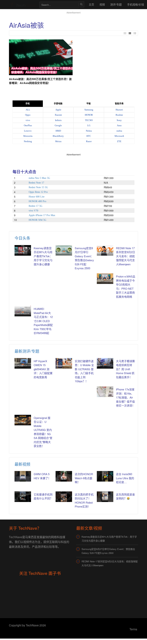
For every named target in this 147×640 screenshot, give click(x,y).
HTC (88, 136)
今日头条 (22, 238)
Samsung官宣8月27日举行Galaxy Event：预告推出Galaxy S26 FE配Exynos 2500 (84, 258)
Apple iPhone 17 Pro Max (42, 215)
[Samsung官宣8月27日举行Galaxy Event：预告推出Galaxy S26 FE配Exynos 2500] (64, 250)
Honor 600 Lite (36, 196)
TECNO (89, 120)
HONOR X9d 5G (37, 220)
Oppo (27, 114)
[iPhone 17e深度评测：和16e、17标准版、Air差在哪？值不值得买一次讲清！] (105, 391)
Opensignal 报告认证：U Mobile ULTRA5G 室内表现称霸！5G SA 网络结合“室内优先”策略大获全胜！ (43, 432)
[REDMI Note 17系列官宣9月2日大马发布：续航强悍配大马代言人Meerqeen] (105, 250)
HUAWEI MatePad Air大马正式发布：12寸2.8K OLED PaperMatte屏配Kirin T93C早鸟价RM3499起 (43, 321)
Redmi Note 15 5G (38, 187)
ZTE (119, 141)
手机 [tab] (27, 103)
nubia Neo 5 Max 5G (39, 178)
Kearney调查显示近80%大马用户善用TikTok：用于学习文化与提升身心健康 (43, 256)
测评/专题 (116, 4)
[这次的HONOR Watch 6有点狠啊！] (64, 476)
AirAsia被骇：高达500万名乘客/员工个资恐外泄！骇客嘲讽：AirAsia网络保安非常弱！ (40, 81)
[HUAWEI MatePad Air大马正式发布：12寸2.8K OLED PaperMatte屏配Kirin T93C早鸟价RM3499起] (23, 311)
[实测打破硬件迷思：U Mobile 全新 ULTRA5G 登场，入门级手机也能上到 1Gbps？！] (64, 363)
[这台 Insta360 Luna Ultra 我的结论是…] (105, 476)
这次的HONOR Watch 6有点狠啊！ (84, 478)
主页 (91, 4)
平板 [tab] (88, 103)
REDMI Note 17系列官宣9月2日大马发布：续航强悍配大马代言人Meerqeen (125, 256)
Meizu (58, 141)
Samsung (88, 109)
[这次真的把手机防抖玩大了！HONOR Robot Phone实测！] (64, 496)
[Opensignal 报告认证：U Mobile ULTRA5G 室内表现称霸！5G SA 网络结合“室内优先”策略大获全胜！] (23, 420)
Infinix (58, 120)
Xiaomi (58, 114)
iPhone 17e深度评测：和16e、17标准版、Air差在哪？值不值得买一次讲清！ (125, 397)
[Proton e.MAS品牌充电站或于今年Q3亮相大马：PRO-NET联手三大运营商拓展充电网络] (105, 278)
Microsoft (119, 136)
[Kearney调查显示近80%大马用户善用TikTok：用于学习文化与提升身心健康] (23, 250)
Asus (119, 125)
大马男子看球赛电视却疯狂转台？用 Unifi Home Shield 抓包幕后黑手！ (125, 369)
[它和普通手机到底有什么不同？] (23, 496)
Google (58, 125)
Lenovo (28, 130)
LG (88, 125)
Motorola (27, 136)
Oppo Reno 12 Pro (38, 192)
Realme (119, 114)
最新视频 (22, 464)
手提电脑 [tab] (58, 103)
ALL (28, 109)
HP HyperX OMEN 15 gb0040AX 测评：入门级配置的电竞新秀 (43, 369)
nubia (119, 130)
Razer (89, 141)
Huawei (119, 109)
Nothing (28, 141)
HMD (58, 130)
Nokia (89, 130)
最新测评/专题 (27, 351)
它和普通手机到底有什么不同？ (43, 496)
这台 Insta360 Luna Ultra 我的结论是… (125, 478)
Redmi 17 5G (35, 206)
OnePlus (28, 125)
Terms (133, 629)
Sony (119, 120)
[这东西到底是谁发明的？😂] (105, 496)
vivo (28, 120)
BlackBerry (58, 136)
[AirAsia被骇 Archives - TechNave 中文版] (22, 4)
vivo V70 (33, 210)
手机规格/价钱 (135, 4)
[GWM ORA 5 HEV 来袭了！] (23, 476)
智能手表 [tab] (119, 103)
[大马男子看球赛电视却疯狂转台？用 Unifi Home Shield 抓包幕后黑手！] (105, 363)
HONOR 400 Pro (37, 201)
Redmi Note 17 (36, 182)
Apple (58, 109)
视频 (102, 4)
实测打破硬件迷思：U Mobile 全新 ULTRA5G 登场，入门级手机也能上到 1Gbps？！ (84, 371)
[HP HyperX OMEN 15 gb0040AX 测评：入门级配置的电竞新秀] (23, 363)
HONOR (89, 114)
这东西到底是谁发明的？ (125, 496)
